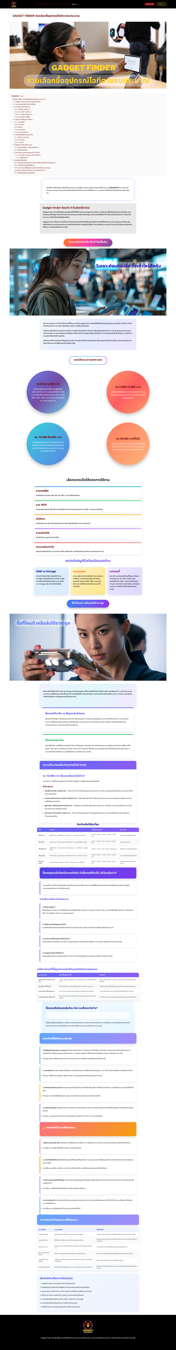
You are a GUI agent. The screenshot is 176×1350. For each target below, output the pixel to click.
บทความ (74, 4)
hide (22, 96)
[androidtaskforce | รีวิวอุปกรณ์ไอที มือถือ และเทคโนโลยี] (22, 4)
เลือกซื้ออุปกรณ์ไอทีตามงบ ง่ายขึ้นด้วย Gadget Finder (53, 4)
